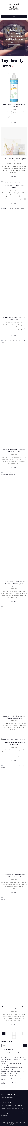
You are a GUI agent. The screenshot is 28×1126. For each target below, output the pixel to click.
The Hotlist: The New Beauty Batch (14, 186)
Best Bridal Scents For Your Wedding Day (12, 1057)
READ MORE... (15, 41)
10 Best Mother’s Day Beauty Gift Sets (14, 160)
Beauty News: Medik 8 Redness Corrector (14, 744)
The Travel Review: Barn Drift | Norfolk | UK (12, 1052)
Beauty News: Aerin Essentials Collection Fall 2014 (14, 451)
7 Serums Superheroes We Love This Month (13, 1055)
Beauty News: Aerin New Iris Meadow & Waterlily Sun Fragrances (14, 584)
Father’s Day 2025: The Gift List (9, 1075)
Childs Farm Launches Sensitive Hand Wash (14, 106)
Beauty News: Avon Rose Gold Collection (14, 318)
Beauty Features (11, 163)
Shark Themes (17, 1124)
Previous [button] (1, 38)
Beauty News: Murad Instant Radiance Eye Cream (14, 876)
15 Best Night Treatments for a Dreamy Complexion (15, 34)
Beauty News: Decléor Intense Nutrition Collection (14, 717)
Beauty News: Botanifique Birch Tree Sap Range (14, 1008)
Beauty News (18, 322)
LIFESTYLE (14, 109)
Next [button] (26, 38)
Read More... (14, 122)
